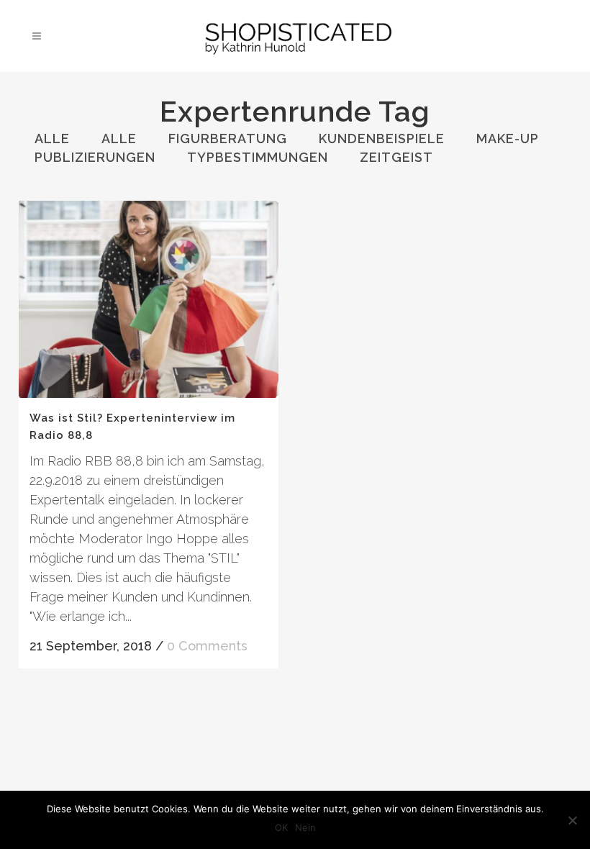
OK (281, 827)
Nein (305, 827)
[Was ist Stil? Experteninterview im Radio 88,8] (148, 299)
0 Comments (207, 645)
